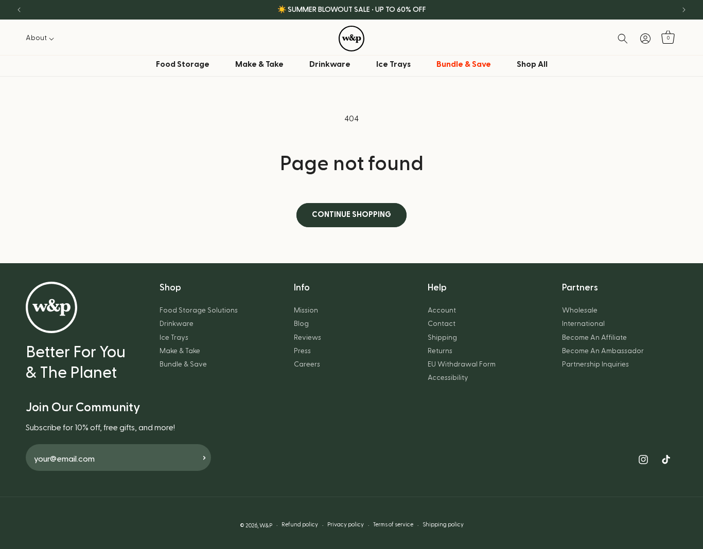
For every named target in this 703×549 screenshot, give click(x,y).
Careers (307, 364)
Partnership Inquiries (595, 364)
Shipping (442, 337)
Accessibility (448, 377)
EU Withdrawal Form (462, 364)
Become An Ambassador (603, 351)
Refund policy (300, 524)
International (583, 323)
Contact (441, 323)
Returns (440, 351)
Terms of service (393, 524)
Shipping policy (443, 524)
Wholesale (579, 310)
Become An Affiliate (594, 337)
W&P (265, 525)
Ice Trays (393, 64)
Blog (301, 323)
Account (442, 310)
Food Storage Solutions (199, 310)
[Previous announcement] (19, 10)
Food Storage (182, 64)
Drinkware (329, 64)
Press (302, 351)
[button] (43, 38)
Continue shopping (351, 214)
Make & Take (259, 64)
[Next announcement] (684, 10)
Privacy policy (345, 524)
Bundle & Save (183, 364)
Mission (306, 310)
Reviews (307, 337)
